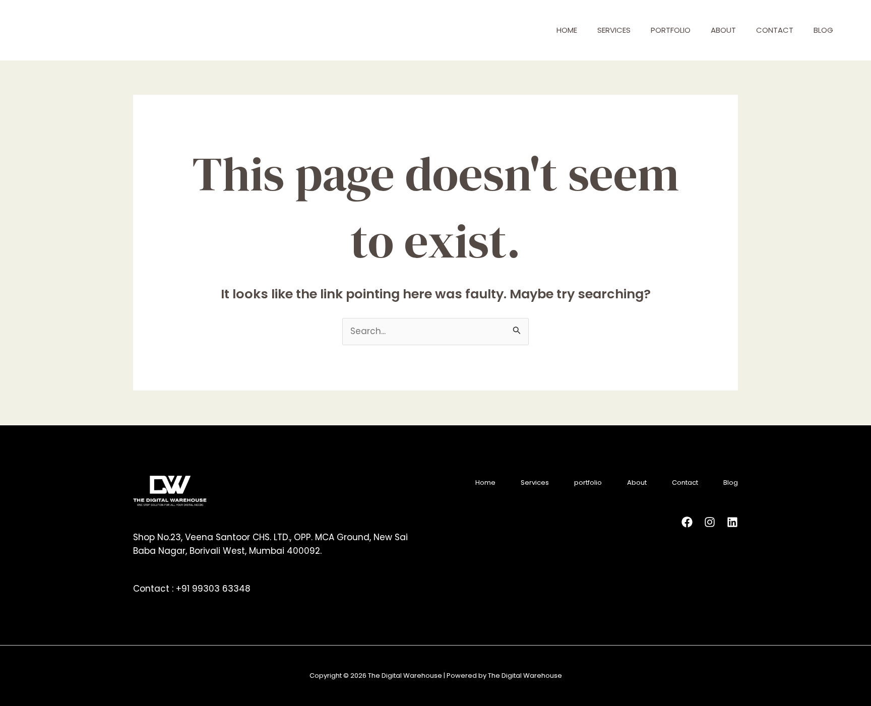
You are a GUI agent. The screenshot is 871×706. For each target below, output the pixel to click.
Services (614, 30)
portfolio (671, 30)
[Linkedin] (732, 522)
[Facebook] (687, 522)
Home (566, 30)
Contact (774, 30)
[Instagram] (709, 522)
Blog (823, 30)
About (723, 30)
